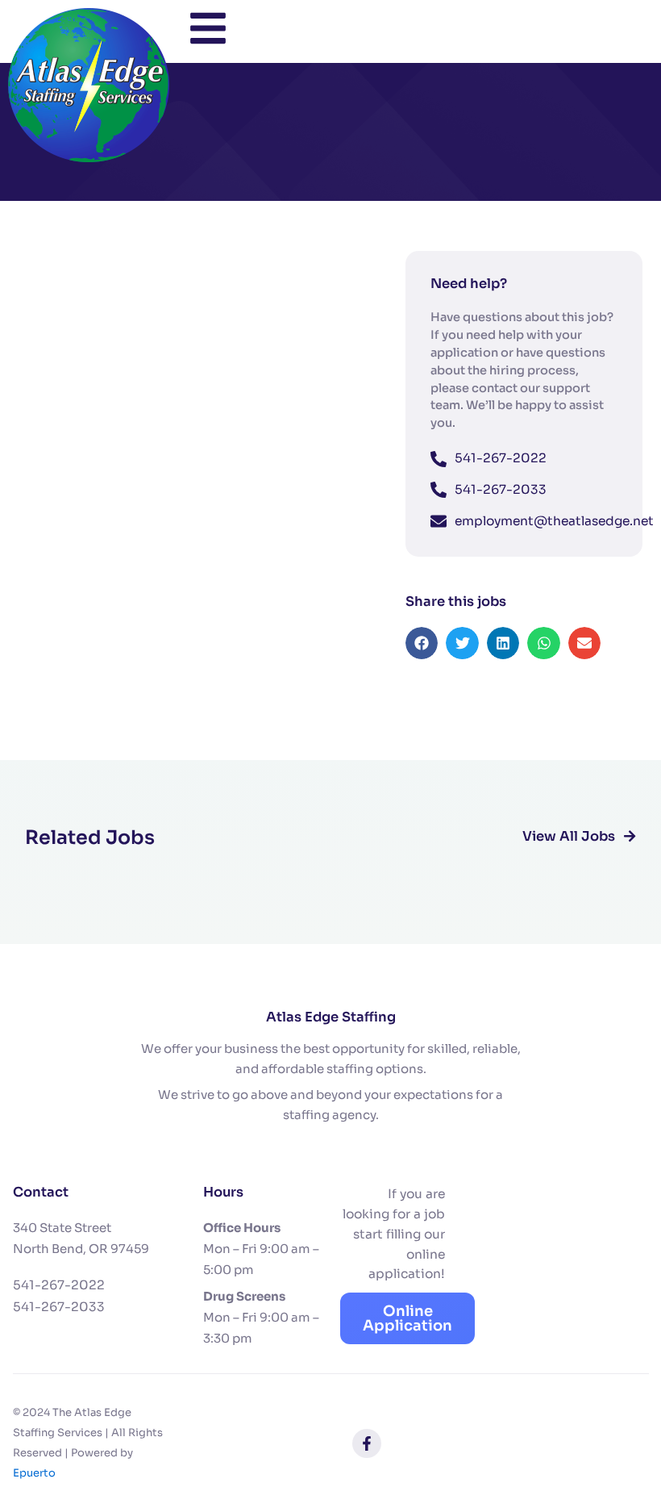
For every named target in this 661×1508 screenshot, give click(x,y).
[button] (422, 643)
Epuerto (34, 1473)
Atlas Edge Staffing (331, 1017)
